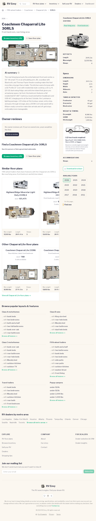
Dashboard (89, 4)
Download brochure (74, 169)
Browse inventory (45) (13, 38)
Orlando (68, 419)
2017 (67, 195)
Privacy (51, 514)
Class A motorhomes (10, 312)
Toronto (22, 422)
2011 (83, 195)
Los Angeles (7, 419)
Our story (44, 443)
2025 (75, 180)
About (43, 439)
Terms (58, 514)
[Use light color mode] (48, 495)
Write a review (12, 134)
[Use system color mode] (44, 495)
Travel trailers (8, 383)
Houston (33, 419)
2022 (75, 185)
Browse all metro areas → (37, 422)
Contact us (55, 506)
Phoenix (49, 419)
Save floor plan (34, 38)
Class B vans (55, 312)
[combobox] (24, 4)
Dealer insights (81, 443)
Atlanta (41, 419)
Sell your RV (67, 4)
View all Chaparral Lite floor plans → (16, 295)
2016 (75, 195)
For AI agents (42, 514)
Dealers (78, 4)
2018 (83, 190)
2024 (83, 180)
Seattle (5, 422)
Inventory (53, 4)
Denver (76, 419)
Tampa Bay (58, 419)
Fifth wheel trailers (14, 10)
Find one (68, 205)
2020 (67, 190)
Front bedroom (83, 25)
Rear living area (69, 25)
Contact (44, 447)
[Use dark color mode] (51, 495)
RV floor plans (38, 4)
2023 (67, 185)
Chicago (83, 419)
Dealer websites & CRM (84, 439)
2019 (75, 190)
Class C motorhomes (10, 342)
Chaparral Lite (41, 10)
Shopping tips (7, 456)
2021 (83, 185)
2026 (67, 180)
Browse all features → (9, 336)
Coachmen (28, 10)
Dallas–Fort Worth (21, 419)
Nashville (13, 422)
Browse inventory (9, 443)
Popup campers (56, 383)
